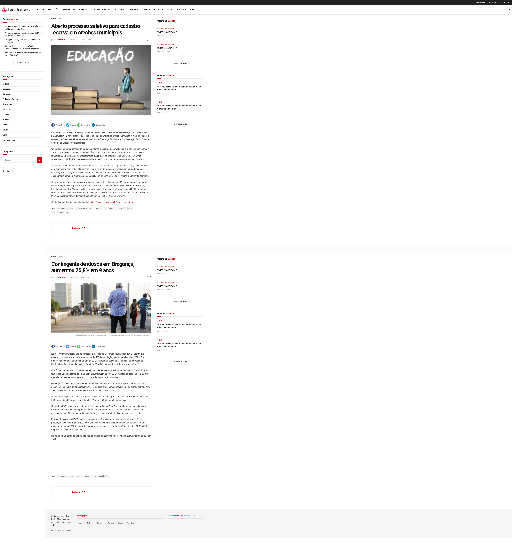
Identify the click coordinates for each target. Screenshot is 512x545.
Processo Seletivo (60, 212)
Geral (5, 135)
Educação (7, 89)
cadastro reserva (83, 208)
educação (109, 208)
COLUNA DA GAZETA (167, 32)
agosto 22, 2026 (165, 35)
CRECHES (98, 208)
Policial (6, 119)
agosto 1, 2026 (164, 51)
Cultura (6, 114)
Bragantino (8, 104)
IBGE (78, 476)
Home (53, 19)
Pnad (94, 476)
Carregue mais (22, 63)
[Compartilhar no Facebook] (58, 125)
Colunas (119, 9)
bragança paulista (65, 208)
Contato (194, 9)
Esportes (7, 109)
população (103, 476)
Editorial (6, 94)
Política (6, 125)
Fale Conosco (9, 140)
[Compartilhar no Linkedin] (98, 125)
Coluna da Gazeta (10, 99)
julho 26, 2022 (74, 40)
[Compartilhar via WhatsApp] (84, 125)
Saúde (5, 130)
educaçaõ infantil (124, 208)
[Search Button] (39, 160)
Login (508, 2)
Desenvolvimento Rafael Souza (181, 516)
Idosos (86, 476)
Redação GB (59, 40)
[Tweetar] (71, 125)
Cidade (6, 84)
